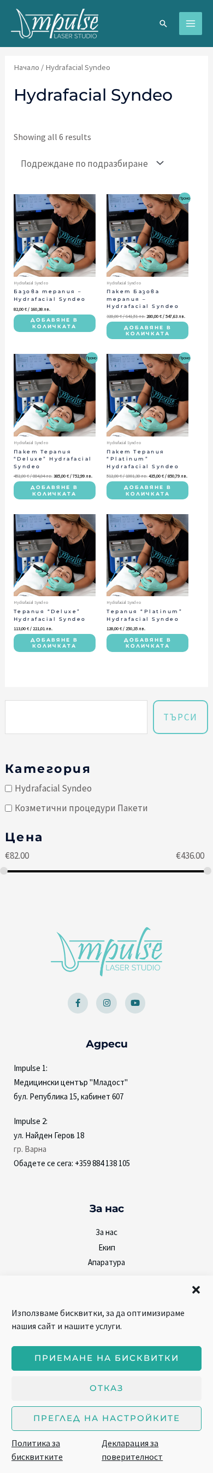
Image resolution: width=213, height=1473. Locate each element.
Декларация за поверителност (132, 1450)
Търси (180, 717)
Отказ (107, 1388)
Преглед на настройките (106, 1418)
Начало (26, 67)
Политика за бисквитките (37, 1450)
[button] (196, 1289)
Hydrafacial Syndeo (53, 788)
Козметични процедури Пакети (81, 808)
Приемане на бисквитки (106, 1358)
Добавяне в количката (54, 323)
